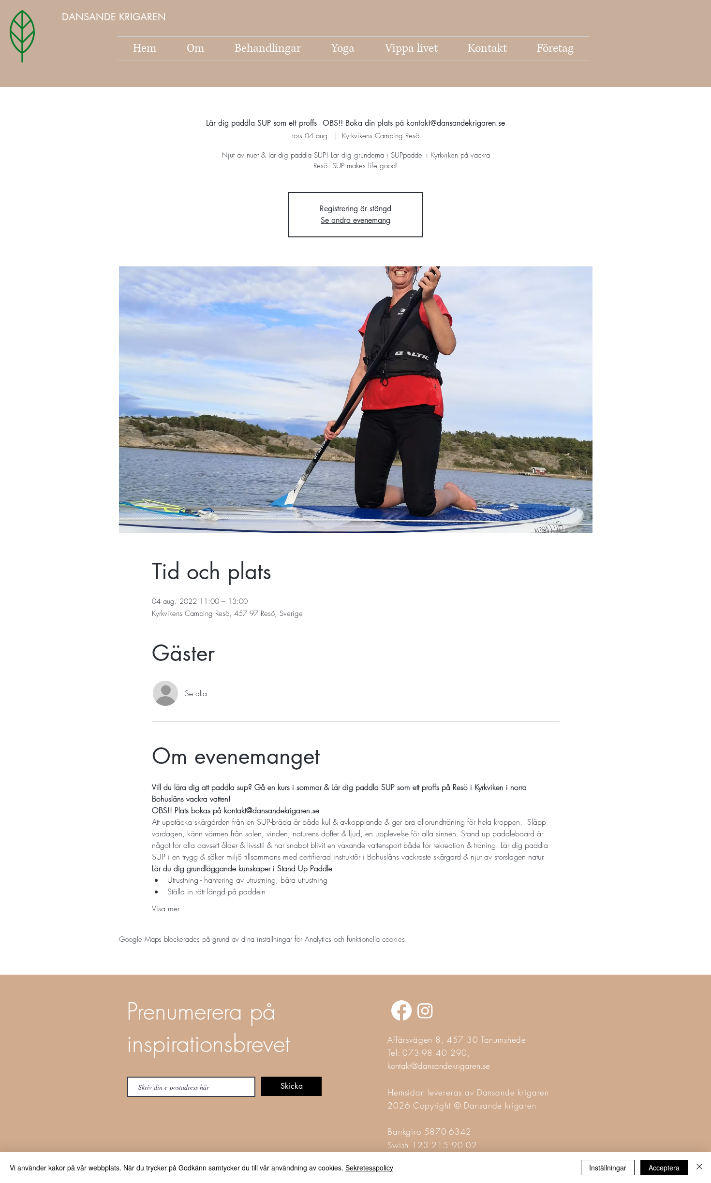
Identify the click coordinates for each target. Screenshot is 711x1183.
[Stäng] (699, 1167)
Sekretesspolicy (369, 1167)
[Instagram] (425, 1010)
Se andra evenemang (355, 220)
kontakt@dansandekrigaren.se (438, 1065)
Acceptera (664, 1167)
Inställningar (607, 1167)
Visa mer (165, 908)
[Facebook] (401, 1010)
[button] (115, 16)
